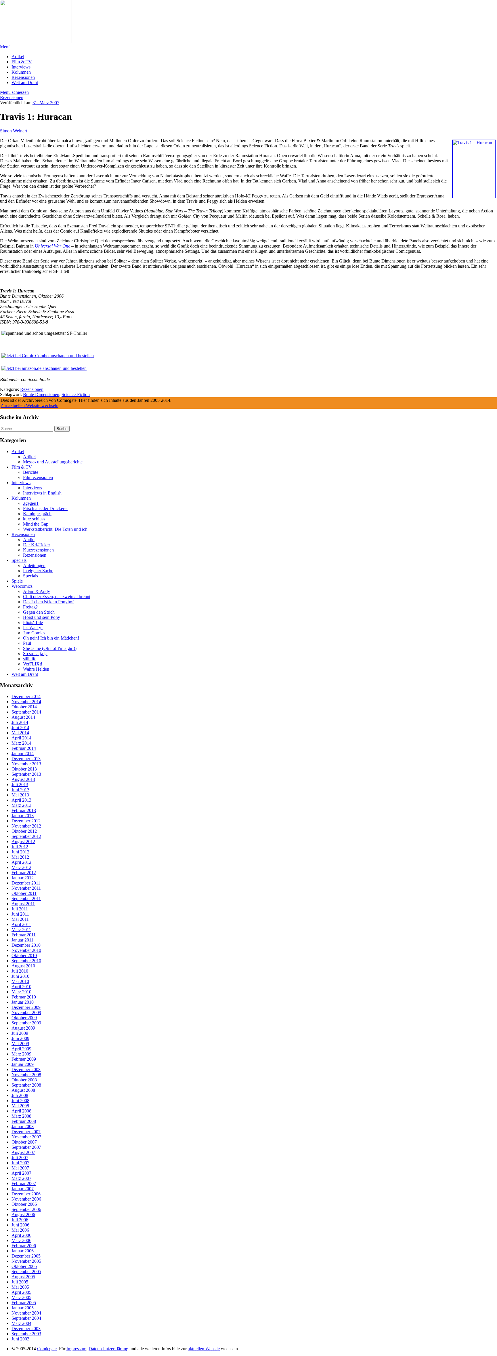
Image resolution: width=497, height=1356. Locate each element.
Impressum (76, 1348)
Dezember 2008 (26, 1069)
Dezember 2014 (26, 696)
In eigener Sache (38, 570)
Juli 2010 (20, 971)
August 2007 (23, 1152)
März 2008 (21, 1116)
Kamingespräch (37, 513)
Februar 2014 (24, 748)
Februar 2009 (24, 1059)
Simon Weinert (13, 130)
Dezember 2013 (26, 758)
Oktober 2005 (24, 1266)
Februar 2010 (24, 996)
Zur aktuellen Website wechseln (29, 405)
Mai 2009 (20, 1043)
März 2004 (21, 1323)
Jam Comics (34, 632)
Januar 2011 (22, 939)
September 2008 (26, 1085)
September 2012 (26, 836)
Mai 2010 (20, 981)
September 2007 (26, 1147)
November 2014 (26, 701)
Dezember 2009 (26, 1007)
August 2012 (23, 841)
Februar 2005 (24, 1302)
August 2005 (23, 1276)
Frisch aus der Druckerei (45, 508)
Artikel (18, 56)
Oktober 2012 (24, 831)
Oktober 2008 (24, 1079)
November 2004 (26, 1313)
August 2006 (23, 1214)
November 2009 (26, 1012)
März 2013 (21, 805)
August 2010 (23, 965)
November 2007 (26, 1136)
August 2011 (23, 903)
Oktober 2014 (24, 706)
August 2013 (23, 779)
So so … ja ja (35, 653)
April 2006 (21, 1235)
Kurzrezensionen (38, 549)
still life (29, 658)
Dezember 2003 (26, 1328)
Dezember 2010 (26, 945)
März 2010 (21, 991)
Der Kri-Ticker (36, 544)
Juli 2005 (20, 1281)
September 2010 (26, 960)
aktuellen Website (204, 1348)
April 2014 (21, 737)
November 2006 (26, 1199)
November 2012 (26, 826)
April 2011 (21, 924)
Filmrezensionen (38, 477)
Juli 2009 (20, 1033)
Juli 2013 (20, 784)
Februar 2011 (24, 934)
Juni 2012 (20, 851)
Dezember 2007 (26, 1131)
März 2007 (21, 1178)
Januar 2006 (23, 1250)
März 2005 (21, 1297)
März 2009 (21, 1053)
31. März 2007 (46, 102)
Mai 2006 (20, 1230)
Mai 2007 (20, 1167)
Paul (27, 643)
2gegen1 (31, 503)
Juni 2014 (20, 727)
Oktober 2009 (24, 1017)
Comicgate (47, 1348)
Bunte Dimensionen (41, 394)
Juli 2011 (20, 908)
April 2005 (21, 1292)
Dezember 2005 (26, 1256)
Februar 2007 (24, 1183)
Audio (29, 539)
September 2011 (26, 898)
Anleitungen (34, 565)
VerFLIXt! (32, 663)
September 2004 (26, 1318)
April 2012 (21, 862)
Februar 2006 (24, 1245)
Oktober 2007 (24, 1142)
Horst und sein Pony (41, 617)
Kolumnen (21, 72)
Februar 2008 (24, 1121)
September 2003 (26, 1333)
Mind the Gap (35, 524)
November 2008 (26, 1074)
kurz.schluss (34, 518)
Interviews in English (42, 492)
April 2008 (21, 1110)
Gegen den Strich (39, 612)
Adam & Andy (36, 591)
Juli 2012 (20, 846)
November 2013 (26, 763)
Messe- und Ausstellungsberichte (53, 461)
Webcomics (22, 586)
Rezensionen (23, 77)
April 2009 (21, 1048)
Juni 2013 (20, 789)
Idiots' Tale (33, 622)
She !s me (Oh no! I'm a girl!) (50, 648)
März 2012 (21, 867)
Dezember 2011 (26, 882)
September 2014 (26, 712)
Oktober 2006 (24, 1204)
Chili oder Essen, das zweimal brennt (56, 596)
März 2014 (21, 743)
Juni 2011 (20, 914)
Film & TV (22, 61)
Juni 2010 (20, 976)
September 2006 (26, 1209)
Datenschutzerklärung (108, 1348)
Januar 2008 (23, 1126)
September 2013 (26, 774)
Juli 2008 (20, 1095)
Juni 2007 (20, 1162)
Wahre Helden (36, 669)
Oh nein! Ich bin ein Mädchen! (51, 638)
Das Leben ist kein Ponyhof (48, 601)
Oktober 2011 (24, 893)
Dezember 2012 (26, 820)
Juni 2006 (20, 1224)
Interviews (21, 66)
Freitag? (30, 606)
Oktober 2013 (24, 769)
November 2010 (26, 950)
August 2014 (23, 717)
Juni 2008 (20, 1100)
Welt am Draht (25, 82)
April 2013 (21, 800)
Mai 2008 (20, 1105)
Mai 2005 (20, 1287)
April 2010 (21, 986)
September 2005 (26, 1271)
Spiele (17, 581)
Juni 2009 (20, 1038)
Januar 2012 (23, 877)
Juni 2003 (20, 1338)
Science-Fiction (76, 394)
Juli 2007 (20, 1157)
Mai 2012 (20, 857)
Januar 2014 (23, 753)
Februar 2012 (24, 872)
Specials (19, 560)
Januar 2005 (23, 1307)
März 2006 (21, 1240)
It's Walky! (33, 627)
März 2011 (21, 929)
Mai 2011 (20, 919)
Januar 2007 (23, 1188)
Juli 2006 (20, 1219)
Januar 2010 (23, 1002)
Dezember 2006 (26, 1193)
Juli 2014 (20, 722)
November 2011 (26, 888)
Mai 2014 (20, 732)
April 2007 (21, 1173)
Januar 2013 (23, 815)
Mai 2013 (20, 794)
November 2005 (26, 1261)
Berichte (30, 472)
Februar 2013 (24, 810)
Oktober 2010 (24, 955)
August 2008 (23, 1090)
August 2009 (23, 1028)
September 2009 (26, 1022)
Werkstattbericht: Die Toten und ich (55, 529)
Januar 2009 (23, 1064)
